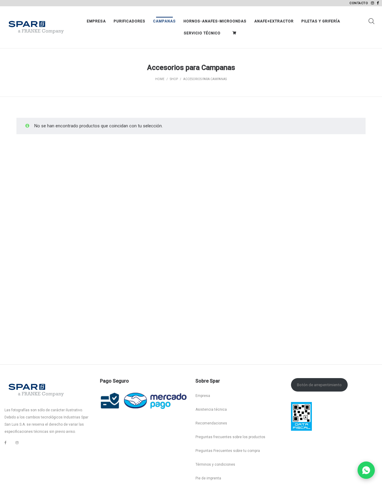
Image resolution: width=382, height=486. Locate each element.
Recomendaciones (211, 423)
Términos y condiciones (215, 464)
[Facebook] (5, 443)
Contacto (358, 3)
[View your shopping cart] (236, 33)
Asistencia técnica (211, 409)
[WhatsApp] (366, 470)
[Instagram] (17, 443)
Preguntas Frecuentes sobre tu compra (227, 451)
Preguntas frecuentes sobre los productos (230, 437)
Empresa (202, 396)
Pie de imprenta (208, 478)
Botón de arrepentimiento (319, 384)
